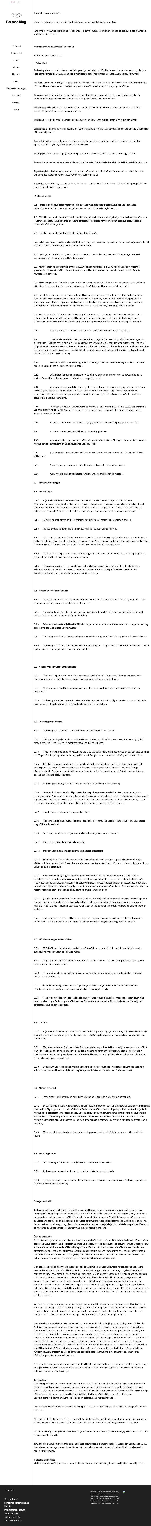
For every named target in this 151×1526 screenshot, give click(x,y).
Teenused (16, 46)
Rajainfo (16, 60)
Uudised (16, 74)
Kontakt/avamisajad (16, 88)
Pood (16, 109)
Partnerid (16, 95)
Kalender (16, 67)
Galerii (16, 81)
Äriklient (16, 102)
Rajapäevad (16, 53)
